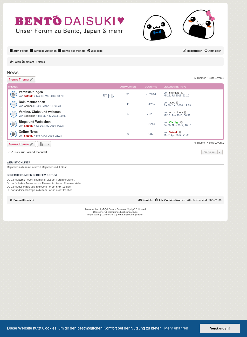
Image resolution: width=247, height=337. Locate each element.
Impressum (93, 214)
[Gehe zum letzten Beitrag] (182, 92)
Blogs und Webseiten (35, 122)
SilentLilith (174, 92)
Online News (28, 131)
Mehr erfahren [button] (176, 328)
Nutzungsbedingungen (130, 214)
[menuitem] (212, 51)
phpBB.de (132, 212)
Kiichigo (174, 122)
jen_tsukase (176, 112)
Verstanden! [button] (220, 328)
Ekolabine (29, 115)
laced (172, 102)
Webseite (97, 50)
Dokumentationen (32, 102)
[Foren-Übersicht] (119, 27)
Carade (28, 105)
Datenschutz (109, 214)
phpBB (102, 209)
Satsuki (28, 96)
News (13, 72)
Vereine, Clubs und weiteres (40, 112)
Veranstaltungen (31, 92)
